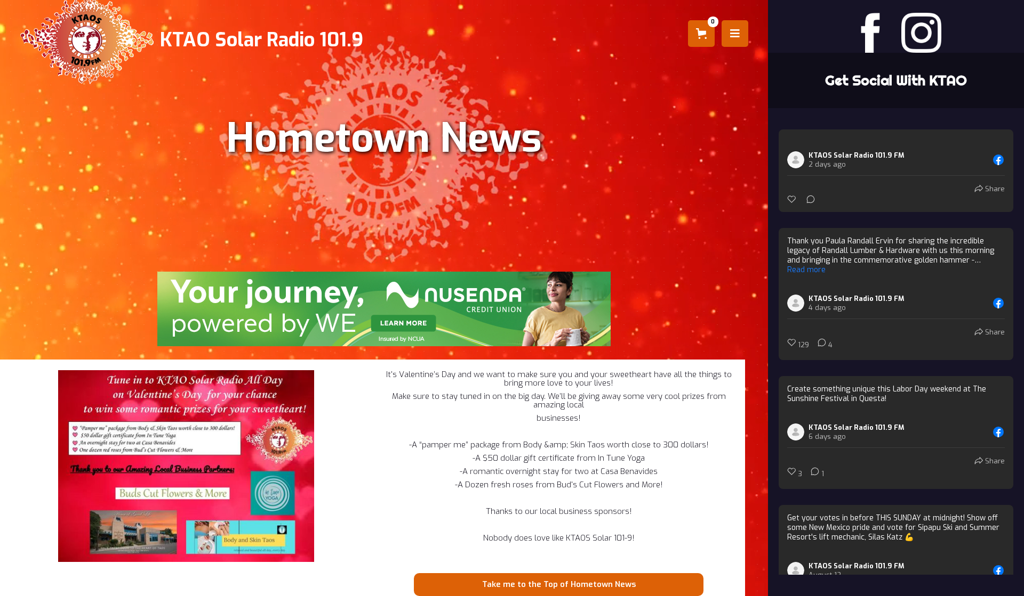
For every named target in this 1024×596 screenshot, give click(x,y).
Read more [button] (806, 270)
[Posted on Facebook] (998, 159)
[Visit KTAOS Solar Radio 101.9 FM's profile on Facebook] (798, 159)
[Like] (792, 199)
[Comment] (807, 199)
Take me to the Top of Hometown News (559, 584)
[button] (701, 33)
